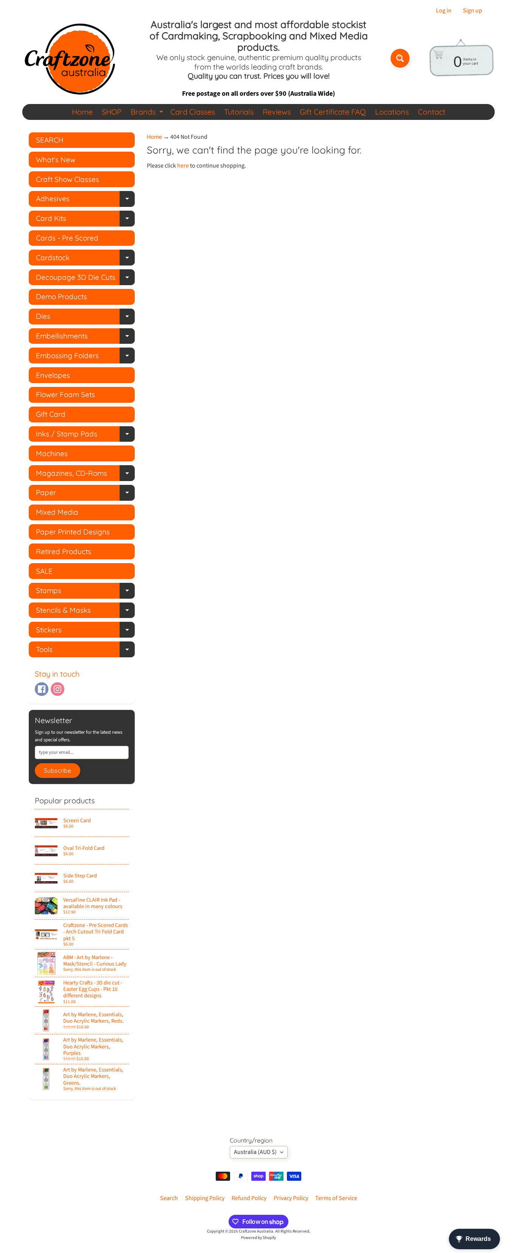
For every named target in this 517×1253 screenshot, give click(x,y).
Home (82, 111)
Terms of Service (336, 1198)
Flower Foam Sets (65, 394)
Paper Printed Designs (73, 531)
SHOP (111, 111)
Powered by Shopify (258, 1238)
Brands (148, 113)
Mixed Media (57, 512)
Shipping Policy (204, 1198)
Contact (431, 111)
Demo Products (61, 296)
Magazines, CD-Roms (85, 475)
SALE (44, 571)
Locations (392, 111)
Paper (85, 494)
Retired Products (63, 551)
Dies (85, 318)
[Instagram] (57, 689)
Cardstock (85, 259)
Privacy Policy (291, 1198)
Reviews (277, 111)
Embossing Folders (85, 357)
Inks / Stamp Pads (85, 435)
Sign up (472, 11)
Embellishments (85, 337)
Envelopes (53, 375)
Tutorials (239, 111)
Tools (85, 651)
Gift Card (50, 414)
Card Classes (192, 111)
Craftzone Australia (256, 1231)
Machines (52, 453)
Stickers (85, 631)
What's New (55, 159)
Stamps (85, 592)
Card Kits (85, 220)
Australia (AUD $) (255, 1152)
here (183, 165)
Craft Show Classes (67, 179)
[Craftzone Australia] (69, 58)
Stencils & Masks (85, 612)
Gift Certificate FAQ (333, 111)
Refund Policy (249, 1198)
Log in (444, 11)
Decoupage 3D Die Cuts (85, 279)
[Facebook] (41, 689)
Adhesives (85, 200)
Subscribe (57, 770)
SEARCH (50, 139)
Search (169, 1198)
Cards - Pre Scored (67, 237)
